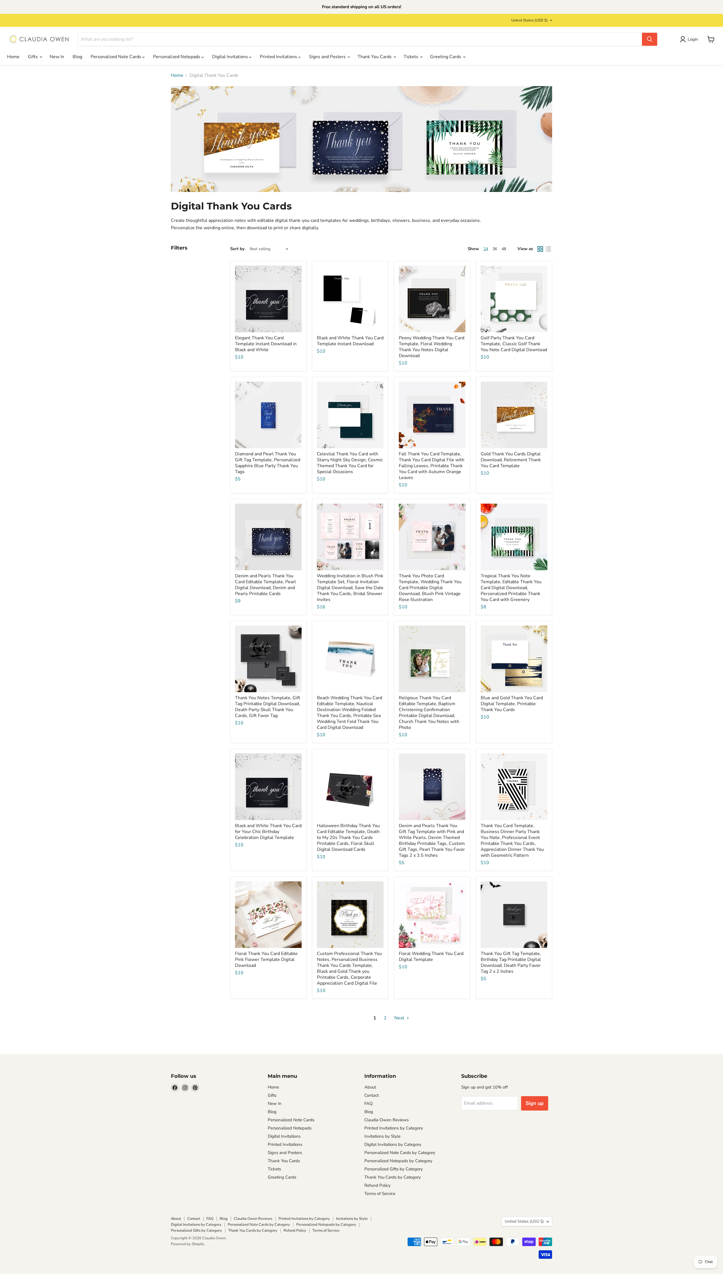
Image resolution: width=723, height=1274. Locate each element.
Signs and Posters (328, 57)
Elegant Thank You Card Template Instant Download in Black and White (266, 344)
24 (486, 249)
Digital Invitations (230, 57)
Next (399, 1018)
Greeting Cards (446, 57)
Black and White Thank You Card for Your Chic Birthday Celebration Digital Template (268, 832)
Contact (371, 1095)
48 (504, 249)
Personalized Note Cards (116, 57)
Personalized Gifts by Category (393, 1169)
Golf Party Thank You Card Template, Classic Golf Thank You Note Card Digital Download (514, 344)
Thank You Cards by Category (392, 1177)
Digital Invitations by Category (392, 1144)
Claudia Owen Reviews (386, 1120)
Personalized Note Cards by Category (399, 1152)
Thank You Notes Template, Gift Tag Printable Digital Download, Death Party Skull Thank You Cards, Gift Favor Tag (267, 707)
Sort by (237, 248)
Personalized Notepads (177, 57)
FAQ (368, 1103)
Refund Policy (377, 1185)
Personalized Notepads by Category (398, 1161)
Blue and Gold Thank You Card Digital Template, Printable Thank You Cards (512, 704)
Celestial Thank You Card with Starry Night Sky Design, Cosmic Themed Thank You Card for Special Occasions (350, 463)
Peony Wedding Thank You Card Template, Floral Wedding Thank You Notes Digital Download (431, 347)
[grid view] (540, 249)
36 (495, 249)
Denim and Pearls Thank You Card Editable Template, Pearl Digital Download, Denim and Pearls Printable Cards (265, 585)
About (370, 1087)
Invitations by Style (382, 1136)
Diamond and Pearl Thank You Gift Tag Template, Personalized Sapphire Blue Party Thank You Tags (267, 463)
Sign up (535, 1103)
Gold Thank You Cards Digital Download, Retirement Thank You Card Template (511, 460)
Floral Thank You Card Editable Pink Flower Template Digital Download (266, 959)
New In (57, 57)
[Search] (649, 39)
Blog (77, 57)
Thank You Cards (375, 57)
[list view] (548, 249)
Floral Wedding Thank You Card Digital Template (431, 956)
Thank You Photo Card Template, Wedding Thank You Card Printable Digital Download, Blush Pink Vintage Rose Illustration (430, 588)
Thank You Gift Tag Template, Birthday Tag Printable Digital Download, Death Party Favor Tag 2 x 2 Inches (511, 962)
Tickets (411, 57)
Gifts (33, 57)
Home (13, 57)
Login (693, 39)
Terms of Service (379, 1193)
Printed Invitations (279, 57)
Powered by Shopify (187, 1244)
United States (529, 20)
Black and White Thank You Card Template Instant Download (350, 341)
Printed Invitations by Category (393, 1128)
